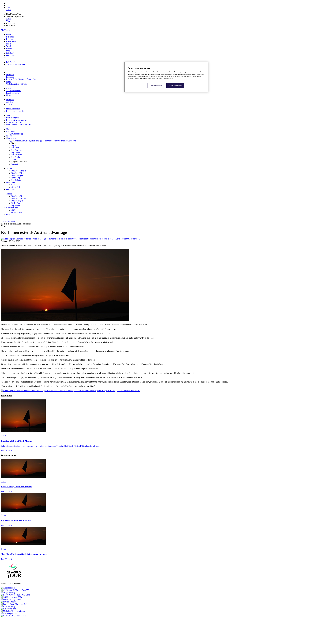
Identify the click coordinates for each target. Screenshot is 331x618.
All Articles (11, 221)
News (8, 44)
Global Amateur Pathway (16, 84)
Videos (9, 104)
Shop (13, 159)
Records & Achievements (16, 120)
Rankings (10, 39)
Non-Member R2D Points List (18, 125)
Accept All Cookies (175, 85)
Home (8, 34)
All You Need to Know (15, 64)
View (8, 7)
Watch (8, 46)
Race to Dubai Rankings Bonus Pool (21, 79)
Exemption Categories (15, 111)
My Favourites (17, 155)
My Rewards (16, 150)
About (8, 88)
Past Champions (12, 93)
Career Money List (14, 122)
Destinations (11, 55)
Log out (14, 164)
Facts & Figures (12, 118)
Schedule (10, 37)
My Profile (15, 157)
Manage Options (156, 85)
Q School (10, 53)
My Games (15, 152)
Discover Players (13, 109)
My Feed (15, 148)
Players (9, 48)
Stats (8, 51)
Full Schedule (11, 62)
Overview (10, 74)
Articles (9, 102)
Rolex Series (11, 41)
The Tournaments (13, 90)
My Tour (15, 145)
